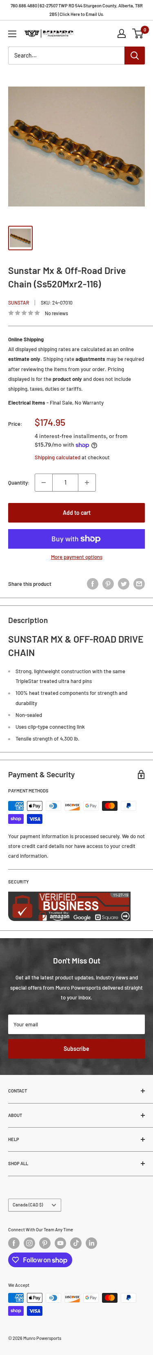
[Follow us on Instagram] (29, 1243)
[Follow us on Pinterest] (45, 1243)
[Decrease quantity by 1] (43, 482)
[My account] (122, 33)
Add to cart (77, 512)
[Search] (134, 56)
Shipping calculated (57, 457)
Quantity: (19, 482)
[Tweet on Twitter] (123, 584)
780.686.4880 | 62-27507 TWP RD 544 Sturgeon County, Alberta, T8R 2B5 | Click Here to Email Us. (77, 10)
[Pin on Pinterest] (108, 584)
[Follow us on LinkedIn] (91, 1243)
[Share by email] (139, 584)
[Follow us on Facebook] (14, 1243)
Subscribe (76, 1048)
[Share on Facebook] (92, 584)
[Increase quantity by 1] (86, 482)
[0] (138, 33)
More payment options (76, 557)
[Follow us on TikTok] (76, 1243)
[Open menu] (12, 34)
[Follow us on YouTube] (60, 1243)
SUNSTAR (18, 302)
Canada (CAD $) (28, 1204)
